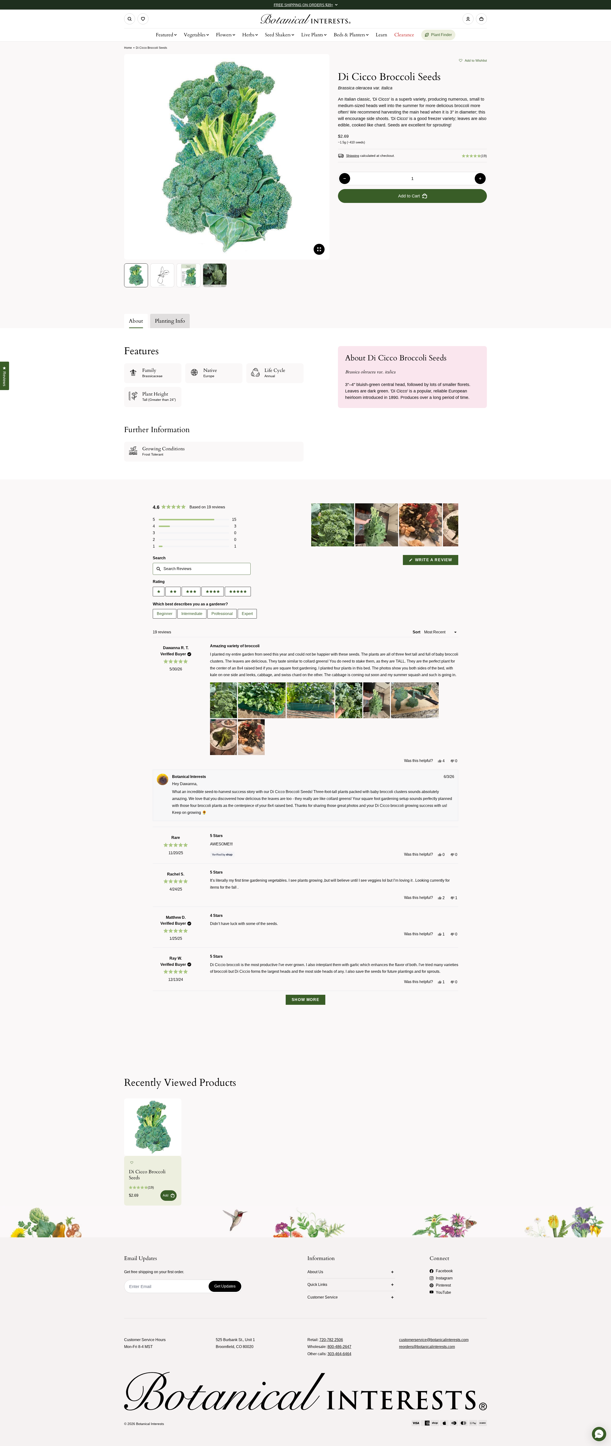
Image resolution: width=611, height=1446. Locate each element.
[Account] (468, 18)
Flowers (224, 35)
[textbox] (202, 569)
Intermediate (191, 614)
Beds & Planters (349, 35)
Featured (164, 35)
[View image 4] (215, 275)
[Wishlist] (142, 18)
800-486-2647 (339, 1347)
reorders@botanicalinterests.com (427, 1347)
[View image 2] (162, 275)
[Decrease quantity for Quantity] (344, 178)
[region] (384, 524)
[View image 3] (188, 275)
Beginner (164, 614)
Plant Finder (441, 35)
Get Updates (225, 1286)
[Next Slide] (454, 524)
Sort (417, 632)
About (136, 321)
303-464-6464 (339, 1354)
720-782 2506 (331, 1340)
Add (165, 1195)
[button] (473, 60)
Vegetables (194, 35)
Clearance (404, 35)
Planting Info (170, 321)
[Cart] (481, 18)
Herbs (248, 35)
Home (128, 47)
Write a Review (436, 561)
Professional (222, 614)
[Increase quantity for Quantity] (480, 178)
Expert (247, 614)
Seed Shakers (278, 35)
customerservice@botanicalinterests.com (434, 1340)
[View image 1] (136, 275)
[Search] (129, 18)
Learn (381, 35)
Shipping (352, 156)
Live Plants (312, 35)
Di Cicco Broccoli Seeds (147, 1175)
